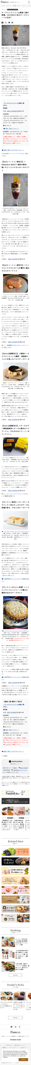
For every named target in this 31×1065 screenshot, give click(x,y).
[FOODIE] (12, 22)
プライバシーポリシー (13, 1047)
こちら (8, 143)
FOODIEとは (9, 1045)
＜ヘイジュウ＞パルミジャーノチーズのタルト (16, 631)
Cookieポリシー (23, 1047)
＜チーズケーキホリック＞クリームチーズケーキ (16, 531)
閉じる (30, 1060)
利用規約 (4, 1047)
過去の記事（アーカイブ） (20, 1045)
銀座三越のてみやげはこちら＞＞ (14, 150)
